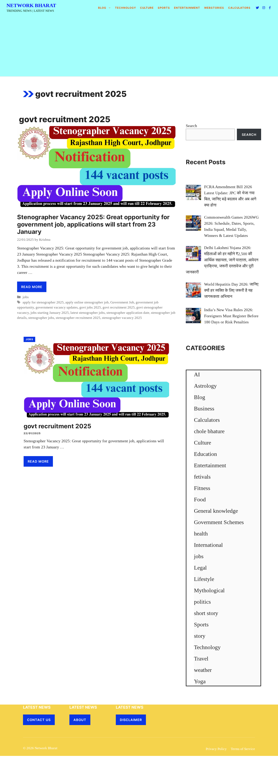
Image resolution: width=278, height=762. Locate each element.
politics (202, 602)
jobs (26, 297)
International (208, 545)
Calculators (207, 420)
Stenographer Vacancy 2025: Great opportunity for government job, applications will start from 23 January (93, 224)
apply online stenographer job (87, 302)
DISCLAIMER (131, 720)
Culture (147, 7)
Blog (102, 7)
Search (191, 125)
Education (205, 454)
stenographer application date (127, 313)
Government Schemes (219, 522)
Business (204, 408)
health (201, 533)
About (79, 720)
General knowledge (216, 511)
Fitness (202, 488)
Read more (31, 287)
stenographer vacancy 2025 (122, 318)
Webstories (214, 7)
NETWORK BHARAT (31, 5)
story (199, 636)
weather (203, 670)
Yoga (200, 681)
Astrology (205, 386)
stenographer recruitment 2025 (78, 318)
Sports (164, 7)
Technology (125, 7)
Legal (200, 567)
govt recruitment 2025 (119, 307)
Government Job (122, 302)
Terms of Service (243, 749)
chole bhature (209, 431)
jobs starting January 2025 (50, 313)
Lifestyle (204, 579)
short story (206, 613)
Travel (201, 658)
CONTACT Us (39, 720)
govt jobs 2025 (90, 307)
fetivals (202, 477)
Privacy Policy (216, 749)
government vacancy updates (57, 307)
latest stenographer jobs (87, 313)
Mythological (209, 590)
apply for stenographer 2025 (43, 302)
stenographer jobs (41, 318)
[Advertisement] (139, 45)
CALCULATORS (239, 7)
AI (197, 374)
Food (200, 499)
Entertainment (187, 7)
